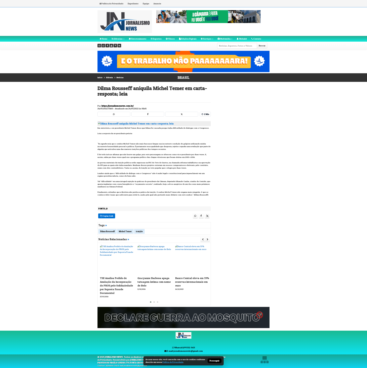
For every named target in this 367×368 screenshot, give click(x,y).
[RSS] (119, 45)
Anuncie (157, 3)
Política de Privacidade (112, 3)
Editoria (109, 77)
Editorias (118, 38)
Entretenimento (138, 38)
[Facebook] (107, 45)
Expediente (133, 3)
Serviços (207, 38)
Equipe (146, 3)
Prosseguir (214, 361)
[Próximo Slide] (207, 239)
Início (99, 77)
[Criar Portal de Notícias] (264, 359)
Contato (257, 38)
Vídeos (171, 38)
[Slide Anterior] (202, 239)
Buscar (262, 45)
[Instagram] (99, 45)
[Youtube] (111, 45)
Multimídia (225, 38)
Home (104, 38)
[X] (115, 45)
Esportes (157, 38)
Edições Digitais (189, 38)
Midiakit (243, 38)
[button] (150, 302)
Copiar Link (107, 216)
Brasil (183, 77)
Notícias (120, 77)
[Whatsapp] (103, 45)
